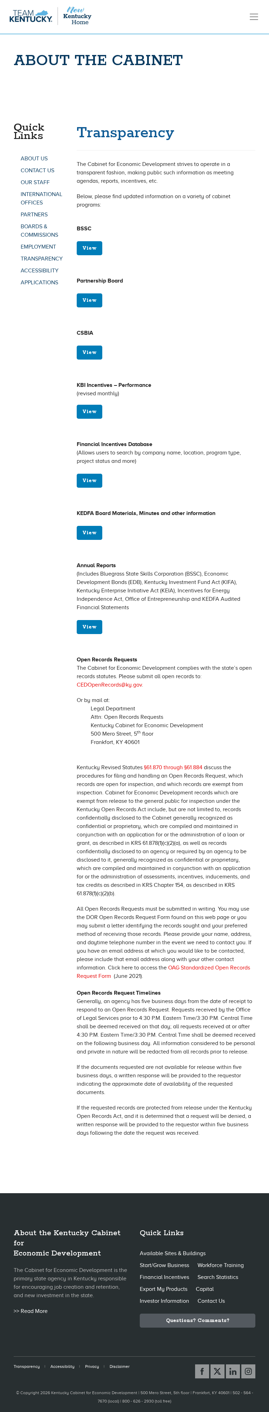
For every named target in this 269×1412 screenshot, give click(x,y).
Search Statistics (218, 1277)
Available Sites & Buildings (173, 1253)
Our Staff (35, 182)
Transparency (42, 259)
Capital (205, 1289)
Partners (34, 214)
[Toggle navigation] (253, 16)
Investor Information (164, 1301)
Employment (38, 247)
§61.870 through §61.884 (173, 767)
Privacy (92, 1366)
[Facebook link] (202, 1371)
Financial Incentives (164, 1277)
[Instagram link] (248, 1371)
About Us (34, 158)
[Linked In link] (233, 1371)
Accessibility (39, 270)
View (89, 248)
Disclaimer (120, 1366)
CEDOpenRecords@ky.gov (109, 685)
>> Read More (31, 1311)
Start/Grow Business (164, 1265)
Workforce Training (221, 1265)
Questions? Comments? (197, 1320)
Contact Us (37, 170)
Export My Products (163, 1289)
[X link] (218, 1371)
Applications (39, 282)
